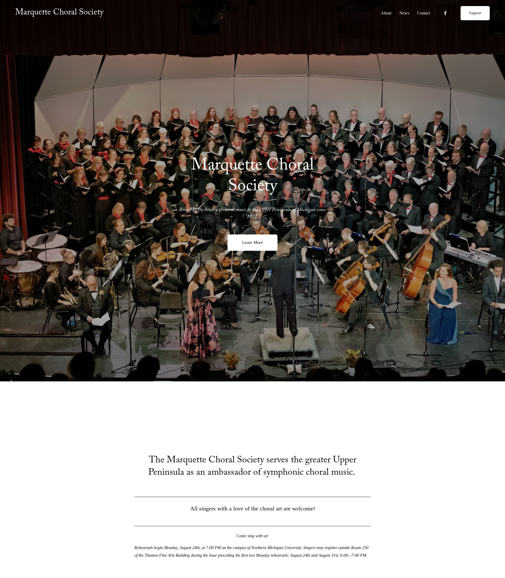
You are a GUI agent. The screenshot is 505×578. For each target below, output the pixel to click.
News (404, 13)
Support (475, 13)
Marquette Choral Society (59, 13)
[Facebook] (445, 13)
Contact (423, 13)
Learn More (252, 242)
